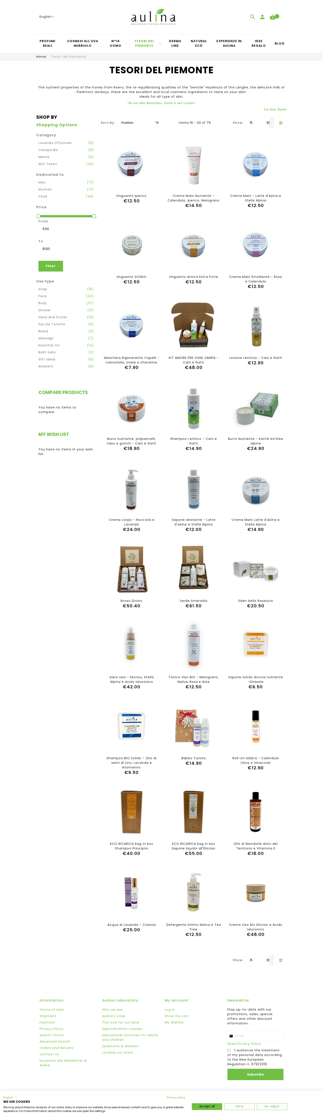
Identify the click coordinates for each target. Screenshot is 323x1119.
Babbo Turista (193, 758)
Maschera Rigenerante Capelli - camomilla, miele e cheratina (131, 360)
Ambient (45, 366)
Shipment (48, 1016)
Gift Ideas (47, 359)
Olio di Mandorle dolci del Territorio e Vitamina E (256, 846)
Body (42, 303)
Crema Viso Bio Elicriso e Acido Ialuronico (256, 927)
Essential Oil (49, 345)
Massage (46, 338)
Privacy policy (176, 1097)
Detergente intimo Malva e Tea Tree (193, 927)
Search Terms (52, 1035)
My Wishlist (174, 1022)
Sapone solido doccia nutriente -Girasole (255, 679)
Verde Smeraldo (194, 601)
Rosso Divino (131, 601)
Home (41, 56)
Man (42, 182)
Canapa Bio (48, 150)
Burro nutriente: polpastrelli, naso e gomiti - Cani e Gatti (131, 441)
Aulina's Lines (113, 1016)
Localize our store (117, 1052)
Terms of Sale (52, 1009)
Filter (51, 266)
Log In (170, 1009)
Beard (43, 331)
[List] (281, 122)
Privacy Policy (52, 1029)
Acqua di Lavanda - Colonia (131, 925)
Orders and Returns (56, 1048)
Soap (42, 289)
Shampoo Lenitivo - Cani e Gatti (193, 441)
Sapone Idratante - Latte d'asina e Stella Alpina (194, 522)
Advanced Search (55, 1041)
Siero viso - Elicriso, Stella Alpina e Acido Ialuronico (131, 679)
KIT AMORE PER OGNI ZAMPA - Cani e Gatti (194, 360)
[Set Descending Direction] (156, 122)
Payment (47, 1022)
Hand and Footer (52, 317)
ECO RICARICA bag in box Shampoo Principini (131, 846)
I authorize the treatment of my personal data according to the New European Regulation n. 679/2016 (254, 1057)
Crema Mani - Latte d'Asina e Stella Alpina (255, 198)
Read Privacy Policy (244, 1044)
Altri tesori (47, 164)
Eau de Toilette (51, 324)
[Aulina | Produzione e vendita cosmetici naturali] (153, 17)
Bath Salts (47, 352)
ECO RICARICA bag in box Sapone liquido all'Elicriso (193, 846)
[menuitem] (47, 43)
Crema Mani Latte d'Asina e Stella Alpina (256, 522)
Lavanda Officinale (55, 143)
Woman (45, 189)
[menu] (161, 43)
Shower (44, 310)
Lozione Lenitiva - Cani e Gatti (255, 358)
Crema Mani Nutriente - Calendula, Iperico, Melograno (194, 198)
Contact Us (49, 1054)
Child (42, 196)
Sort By (107, 122)
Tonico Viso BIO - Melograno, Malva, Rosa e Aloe (194, 679)
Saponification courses (122, 1029)
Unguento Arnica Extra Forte (193, 277)
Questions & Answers (120, 1046)
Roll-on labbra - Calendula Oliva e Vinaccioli (255, 760)
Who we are (112, 1009)
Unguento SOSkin (132, 277)
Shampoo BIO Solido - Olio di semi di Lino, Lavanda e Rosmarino (132, 763)
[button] (47, 16)
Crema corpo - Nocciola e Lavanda (131, 522)
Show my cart (177, 1016)
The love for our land (120, 1022)
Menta (43, 157)
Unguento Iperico (131, 196)
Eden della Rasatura (255, 601)
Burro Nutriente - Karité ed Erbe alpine (255, 441)
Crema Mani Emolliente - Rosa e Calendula (255, 279)
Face (42, 296)
